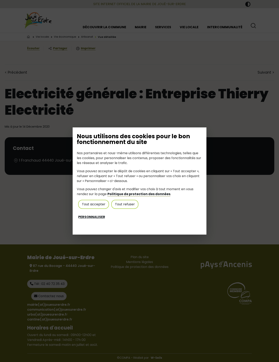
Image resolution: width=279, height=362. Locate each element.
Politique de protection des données (138, 194)
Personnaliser (91, 217)
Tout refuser (125, 204)
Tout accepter (93, 204)
